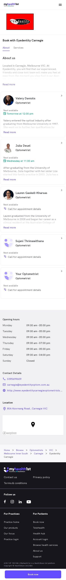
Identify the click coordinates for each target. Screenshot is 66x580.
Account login (40, 539)
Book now (38, 522)
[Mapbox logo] (10, 433)
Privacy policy (41, 477)
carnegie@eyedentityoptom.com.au (28, 384)
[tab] (6, 48)
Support (37, 556)
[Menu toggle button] (60, 5)
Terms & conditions (15, 483)
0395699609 (14, 379)
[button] (33, 425)
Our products (11, 527)
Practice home (11, 522)
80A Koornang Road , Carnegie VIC (27, 408)
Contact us (10, 477)
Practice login (11, 539)
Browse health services (45, 545)
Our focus (9, 533)
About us (38, 550)
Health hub (39, 533)
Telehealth (39, 527)
